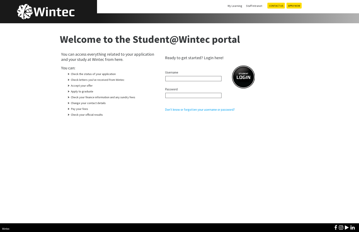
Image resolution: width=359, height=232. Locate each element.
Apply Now (294, 5)
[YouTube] (347, 227)
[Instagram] (341, 227)
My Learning (235, 6)
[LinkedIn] (352, 227)
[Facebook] (335, 227)
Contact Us (276, 5)
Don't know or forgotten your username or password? (200, 110)
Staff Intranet (254, 6)
